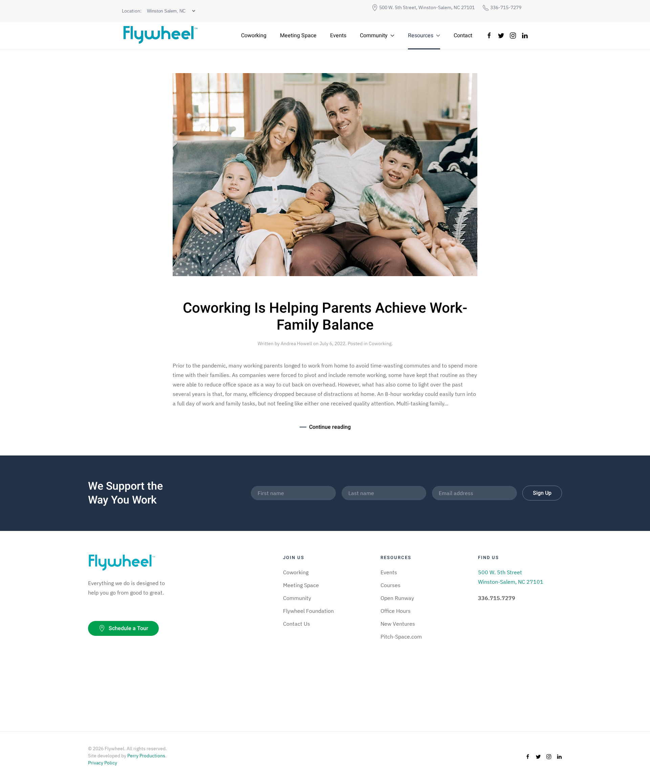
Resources (420, 35)
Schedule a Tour (128, 628)
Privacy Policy (102, 763)
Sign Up (542, 493)
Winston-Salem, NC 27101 (510, 581)
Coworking (253, 35)
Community (374, 35)
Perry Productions (146, 756)
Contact (463, 35)
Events (338, 35)
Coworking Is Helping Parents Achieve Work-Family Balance (325, 317)
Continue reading (330, 427)
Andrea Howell (296, 343)
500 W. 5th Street (500, 572)
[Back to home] (160, 35)
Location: (132, 11)
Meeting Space (298, 35)
